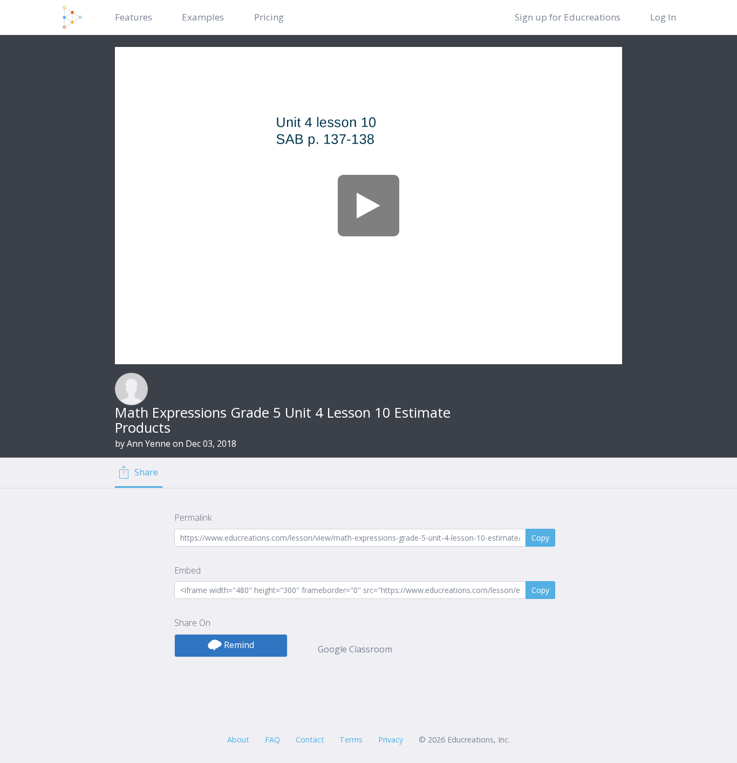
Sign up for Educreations (567, 17)
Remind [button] (238, 645)
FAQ (272, 739)
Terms (351, 739)
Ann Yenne (148, 443)
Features (133, 17)
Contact (310, 739)
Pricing (269, 17)
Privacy (390, 739)
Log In (663, 17)
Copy (540, 538)
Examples (203, 17)
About (238, 739)
